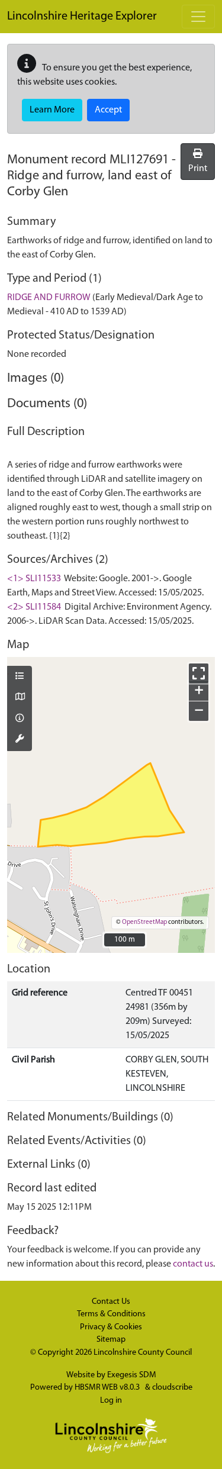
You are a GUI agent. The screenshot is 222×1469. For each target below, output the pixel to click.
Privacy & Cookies (111, 1327)
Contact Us (111, 1301)
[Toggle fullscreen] (198, 673)
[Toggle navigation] (198, 16)
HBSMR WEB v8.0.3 (108, 1387)
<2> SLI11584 (34, 607)
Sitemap (111, 1339)
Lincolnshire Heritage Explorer (82, 16)
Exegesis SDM (131, 1375)
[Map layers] (19, 677)
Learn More (52, 110)
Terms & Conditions (111, 1314)
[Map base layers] (19, 697)
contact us (193, 1264)
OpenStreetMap (144, 922)
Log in (111, 1400)
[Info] (19, 719)
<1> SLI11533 (34, 579)
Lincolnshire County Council (143, 1352)
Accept (108, 110)
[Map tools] (19, 739)
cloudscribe (172, 1387)
